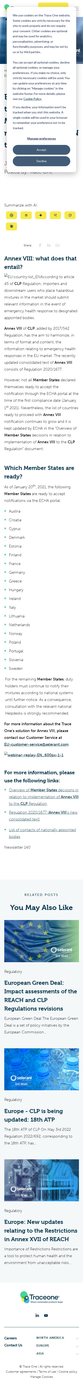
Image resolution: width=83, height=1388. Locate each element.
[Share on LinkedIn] (49, 245)
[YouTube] (46, 1315)
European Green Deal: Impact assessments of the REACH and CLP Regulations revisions (40, 996)
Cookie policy (68, 1372)
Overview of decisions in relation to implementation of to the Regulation (44, 797)
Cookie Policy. (32, 99)
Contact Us (13, 1345)
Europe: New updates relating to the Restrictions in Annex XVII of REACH (40, 1230)
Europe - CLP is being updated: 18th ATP (33, 1115)
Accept (41, 150)
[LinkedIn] (37, 1315)
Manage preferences (41, 138)
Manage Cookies (41, 1377)
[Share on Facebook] (40, 245)
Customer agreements (21, 1372)
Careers (10, 1338)
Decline (42, 161)
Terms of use (48, 1372)
